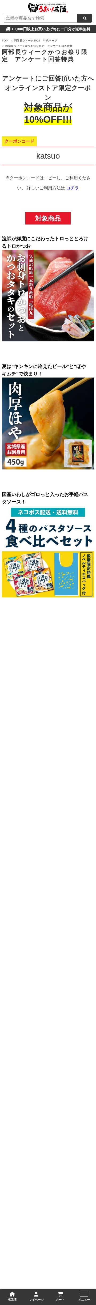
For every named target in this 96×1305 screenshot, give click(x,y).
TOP (5, 40)
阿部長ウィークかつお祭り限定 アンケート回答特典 (45, 55)
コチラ (72, 188)
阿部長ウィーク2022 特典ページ (35, 40)
